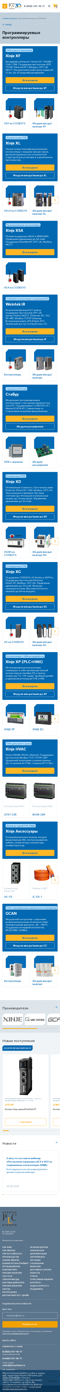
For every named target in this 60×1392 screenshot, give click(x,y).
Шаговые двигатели (13, 1282)
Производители (39, 1247)
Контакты (35, 1282)
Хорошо (53, 1381)
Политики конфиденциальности (15, 1333)
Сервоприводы (10, 1279)
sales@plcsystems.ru (13, 1365)
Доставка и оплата (41, 1270)
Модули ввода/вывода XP (30, 693)
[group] (12, 1019)
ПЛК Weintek (8, 1250)
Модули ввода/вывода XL (30, 175)
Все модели (30, 80)
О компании (37, 1263)
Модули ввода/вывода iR (30, 339)
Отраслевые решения (41, 1279)
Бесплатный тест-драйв (15, 1295)
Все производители (56, 1007)
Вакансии (35, 1266)
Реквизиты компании (12, 1240)
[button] (54, 112)
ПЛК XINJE (7, 1247)
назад (9, 24)
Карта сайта (9, 1340)
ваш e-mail (7, 1309)
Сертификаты (37, 1257)
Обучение (35, 1260)
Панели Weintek (10, 1260)
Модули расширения (30, 426)
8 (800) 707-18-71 (34, 6)
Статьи (34, 1276)
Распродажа (9, 1292)
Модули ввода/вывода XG (30, 606)
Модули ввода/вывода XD (30, 516)
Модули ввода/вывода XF (30, 87)
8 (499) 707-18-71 (12, 1358)
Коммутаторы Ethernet (15, 1263)
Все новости (56, 1142)
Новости (35, 1273)
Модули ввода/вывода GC (30, 945)
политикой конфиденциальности (22, 1387)
